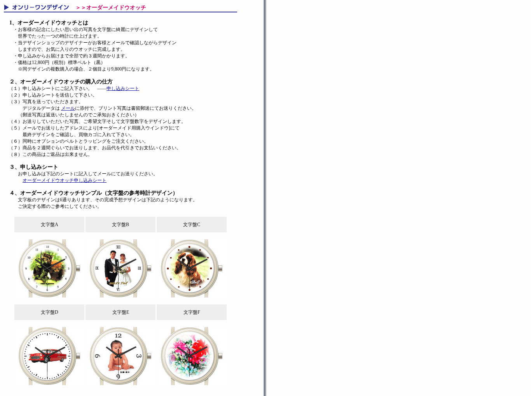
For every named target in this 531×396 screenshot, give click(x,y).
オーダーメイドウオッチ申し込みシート (65, 180)
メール (68, 108)
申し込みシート (123, 88)
